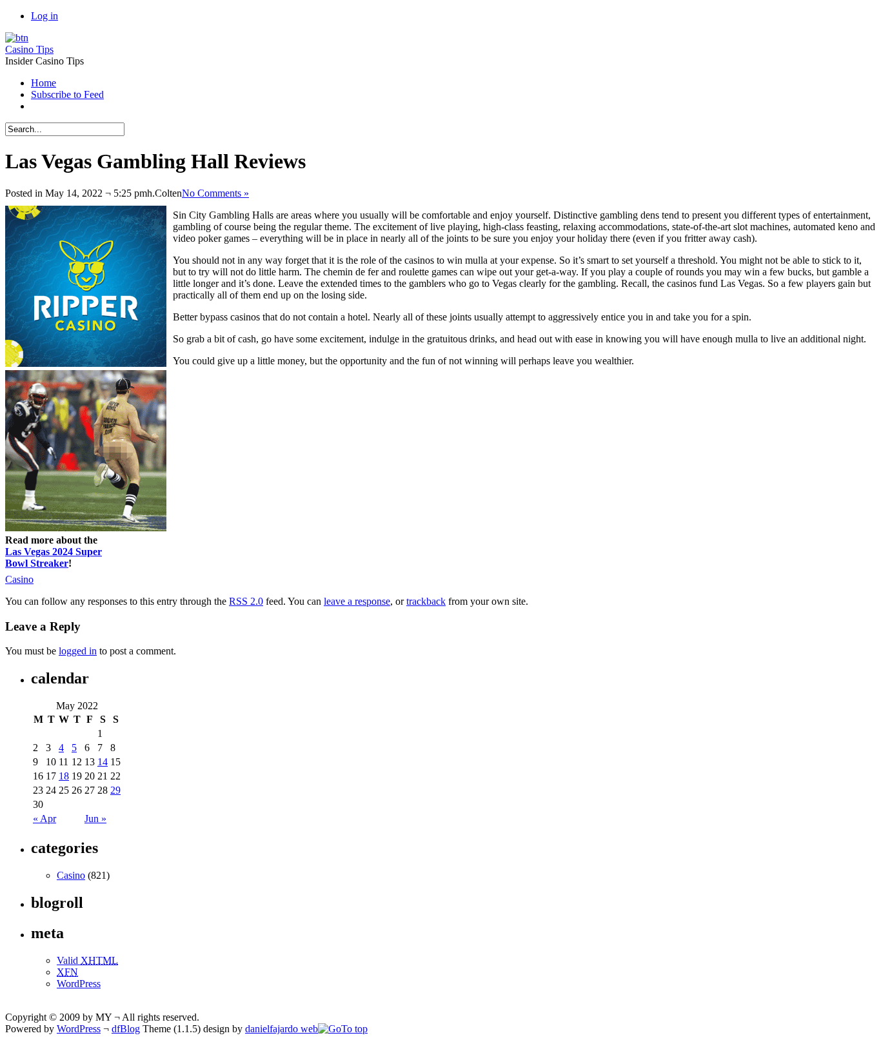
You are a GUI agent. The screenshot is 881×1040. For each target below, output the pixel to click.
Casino (19, 579)
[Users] (16, 37)
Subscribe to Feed (67, 94)
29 (115, 790)
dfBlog (126, 1028)
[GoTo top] (343, 1028)
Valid (87, 960)
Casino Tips (29, 49)
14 (102, 761)
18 (64, 775)
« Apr (44, 818)
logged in (78, 650)
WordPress (79, 983)
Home (43, 82)
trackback (426, 601)
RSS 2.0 (246, 601)
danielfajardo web (281, 1028)
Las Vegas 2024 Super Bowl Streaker (53, 557)
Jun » (95, 818)
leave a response (357, 601)
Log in (44, 15)
